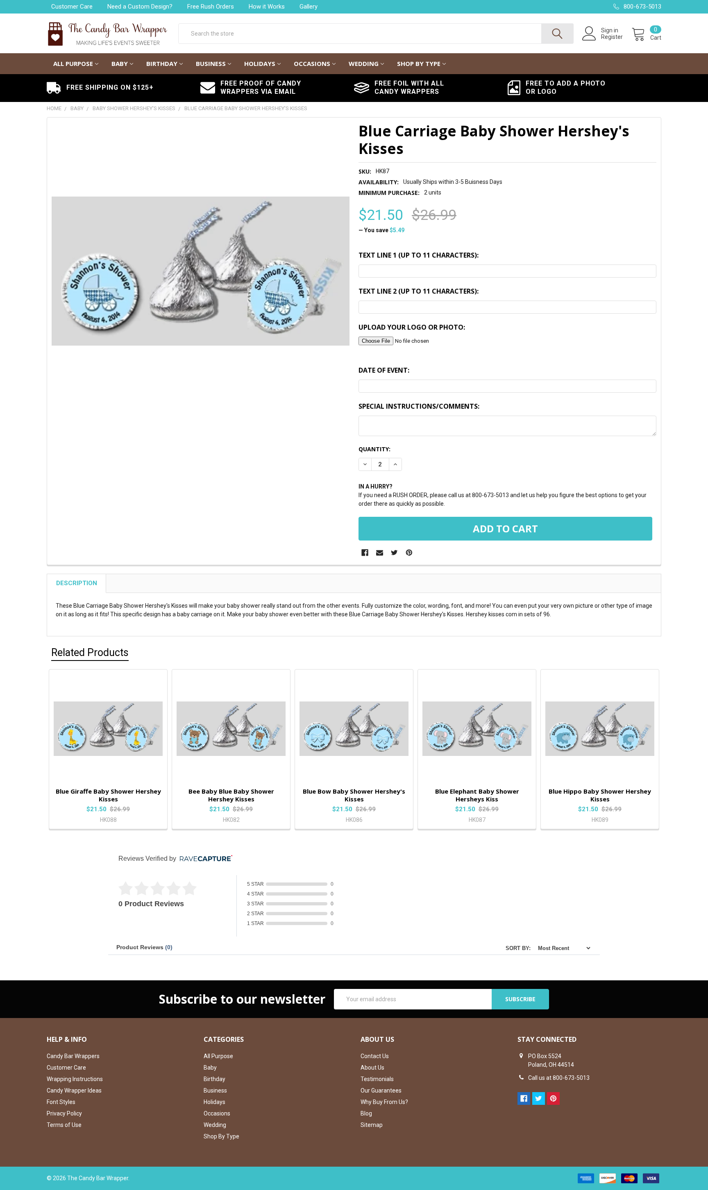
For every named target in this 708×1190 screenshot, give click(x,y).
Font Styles (61, 1102)
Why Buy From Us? (384, 1102)
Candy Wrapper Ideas (74, 1090)
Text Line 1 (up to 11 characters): (419, 255)
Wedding (364, 63)
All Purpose (73, 63)
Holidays (259, 63)
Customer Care (72, 6)
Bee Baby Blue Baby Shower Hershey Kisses (231, 795)
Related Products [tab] (90, 652)
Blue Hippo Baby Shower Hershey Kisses (600, 795)
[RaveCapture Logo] (204, 859)
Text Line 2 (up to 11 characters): (419, 291)
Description (76, 583)
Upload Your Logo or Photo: (412, 327)
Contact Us (375, 1056)
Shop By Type (418, 63)
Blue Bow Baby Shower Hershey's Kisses (354, 795)
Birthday (161, 63)
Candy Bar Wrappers (73, 1056)
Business (211, 63)
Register (612, 37)
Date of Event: (384, 370)
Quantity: (374, 449)
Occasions (312, 63)
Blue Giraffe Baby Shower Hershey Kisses (108, 795)
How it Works (267, 6)
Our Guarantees (381, 1090)
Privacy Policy (64, 1113)
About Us (372, 1067)
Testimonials (377, 1079)
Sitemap (372, 1125)
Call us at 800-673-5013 (559, 1078)
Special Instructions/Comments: (419, 406)
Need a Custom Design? (139, 6)
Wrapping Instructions (75, 1079)
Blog (366, 1113)
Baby (119, 63)
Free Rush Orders (210, 6)
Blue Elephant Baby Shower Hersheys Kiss (477, 795)
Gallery (309, 6)
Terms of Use (64, 1125)
